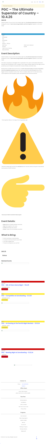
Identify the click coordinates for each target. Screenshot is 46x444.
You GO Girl (23, 424)
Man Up (23, 422)
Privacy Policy (23, 408)
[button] (41, 2)
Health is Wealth (23, 420)
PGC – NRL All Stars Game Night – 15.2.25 (15, 285)
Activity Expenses (23, 400)
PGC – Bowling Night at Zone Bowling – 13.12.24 (17, 352)
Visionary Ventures (23, 429)
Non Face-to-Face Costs (23, 406)
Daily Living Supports (23, 418)
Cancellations (23, 402)
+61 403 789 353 (25, 384)
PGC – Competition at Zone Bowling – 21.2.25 (16, 296)
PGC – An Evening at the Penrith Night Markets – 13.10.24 (20, 323)
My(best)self (23, 431)
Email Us (23, 386)
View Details (4, 289)
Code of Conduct (23, 404)
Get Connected (23, 416)
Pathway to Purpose (23, 426)
